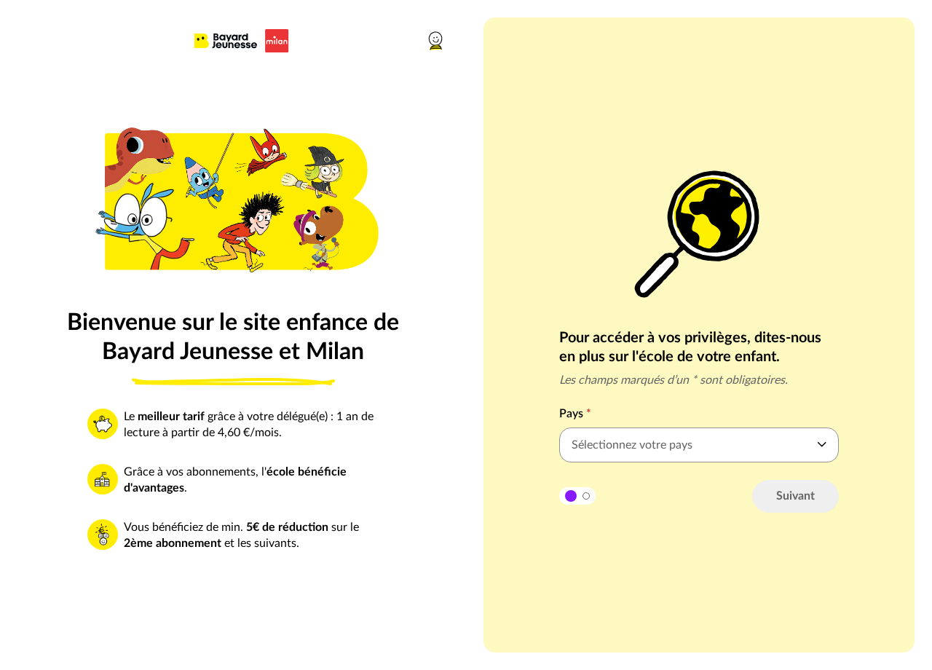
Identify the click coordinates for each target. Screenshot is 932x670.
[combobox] (699, 444)
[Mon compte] (437, 41)
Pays (575, 413)
